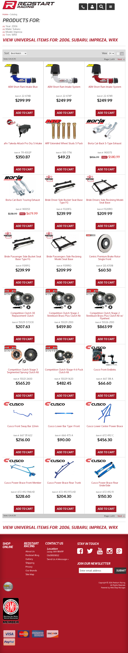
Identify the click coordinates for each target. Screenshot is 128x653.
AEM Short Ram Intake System (64, 87)
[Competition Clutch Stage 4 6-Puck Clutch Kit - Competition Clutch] (51, 348)
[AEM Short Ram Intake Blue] (23, 74)
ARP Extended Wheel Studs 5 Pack (64, 143)
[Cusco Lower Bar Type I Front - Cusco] (55, 404)
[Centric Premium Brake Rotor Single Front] (105, 244)
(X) (3, 26)
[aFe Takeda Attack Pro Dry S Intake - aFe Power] (11, 122)
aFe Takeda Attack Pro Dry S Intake (23, 143)
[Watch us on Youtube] (100, 551)
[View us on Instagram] (109, 551)
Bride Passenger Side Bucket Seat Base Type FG (22, 258)
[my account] (92, 6)
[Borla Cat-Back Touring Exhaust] (23, 187)
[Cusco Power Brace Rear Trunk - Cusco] (55, 460)
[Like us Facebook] (80, 551)
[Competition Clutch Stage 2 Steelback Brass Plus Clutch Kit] (64, 300)
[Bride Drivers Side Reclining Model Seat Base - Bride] (90, 179)
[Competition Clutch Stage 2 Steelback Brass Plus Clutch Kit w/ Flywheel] (105, 300)
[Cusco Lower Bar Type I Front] (64, 413)
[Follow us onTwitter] (90, 551)
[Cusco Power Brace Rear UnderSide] (105, 470)
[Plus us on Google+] (119, 551)
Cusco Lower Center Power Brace (105, 426)
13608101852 (53, 555)
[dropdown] (110, 6)
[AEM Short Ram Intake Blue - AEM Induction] (8, 65)
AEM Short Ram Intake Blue (23, 87)
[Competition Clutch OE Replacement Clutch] (23, 300)
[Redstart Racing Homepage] (28, 5)
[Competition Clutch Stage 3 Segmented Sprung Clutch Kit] (23, 357)
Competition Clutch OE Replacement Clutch (23, 314)
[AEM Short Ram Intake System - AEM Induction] (49, 65)
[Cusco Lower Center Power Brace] (105, 413)
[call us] (83, 6)
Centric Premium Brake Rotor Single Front (104, 258)
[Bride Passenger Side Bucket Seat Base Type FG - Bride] (8, 235)
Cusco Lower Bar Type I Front (64, 426)
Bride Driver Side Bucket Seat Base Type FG (64, 201)
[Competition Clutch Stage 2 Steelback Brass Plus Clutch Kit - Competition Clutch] (51, 292)
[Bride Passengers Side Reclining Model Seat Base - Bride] (49, 235)
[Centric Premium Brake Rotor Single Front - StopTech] (91, 235)
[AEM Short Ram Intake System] (64, 74)
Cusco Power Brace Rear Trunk (64, 482)
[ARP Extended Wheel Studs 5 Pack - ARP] (53, 122)
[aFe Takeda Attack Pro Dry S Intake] (23, 130)
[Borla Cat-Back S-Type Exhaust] (105, 130)
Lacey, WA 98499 (55, 551)
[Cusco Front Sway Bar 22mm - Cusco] (14, 404)
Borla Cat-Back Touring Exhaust (23, 200)
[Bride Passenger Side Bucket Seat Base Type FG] (23, 244)
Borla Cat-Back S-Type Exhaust (105, 143)
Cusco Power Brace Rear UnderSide (104, 484)
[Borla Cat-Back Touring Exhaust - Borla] (14, 178)
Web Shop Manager (117, 588)
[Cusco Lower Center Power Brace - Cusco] (96, 404)
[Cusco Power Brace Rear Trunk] (64, 470)
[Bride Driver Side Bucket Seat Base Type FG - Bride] (49, 179)
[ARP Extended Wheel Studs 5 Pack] (64, 130)
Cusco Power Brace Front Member (22, 482)
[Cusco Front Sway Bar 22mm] (23, 413)
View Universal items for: (60, 40)
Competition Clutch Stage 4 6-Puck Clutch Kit (64, 371)
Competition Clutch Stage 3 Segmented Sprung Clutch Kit (23, 371)
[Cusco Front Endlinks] (105, 357)
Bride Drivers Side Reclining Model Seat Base (104, 201)
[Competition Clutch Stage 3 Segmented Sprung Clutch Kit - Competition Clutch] (10, 348)
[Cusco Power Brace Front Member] (23, 470)
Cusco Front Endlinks (105, 369)
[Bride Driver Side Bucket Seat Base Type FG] (64, 187)
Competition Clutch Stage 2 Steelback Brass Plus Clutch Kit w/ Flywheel (104, 316)
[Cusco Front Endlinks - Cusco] (96, 347)
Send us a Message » (57, 559)
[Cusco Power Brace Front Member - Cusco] (14, 460)
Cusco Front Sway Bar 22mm (22, 426)
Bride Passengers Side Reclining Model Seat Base (64, 258)
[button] (101, 6)
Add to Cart (24, 113)
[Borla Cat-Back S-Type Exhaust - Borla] (96, 121)
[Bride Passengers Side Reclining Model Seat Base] (64, 244)
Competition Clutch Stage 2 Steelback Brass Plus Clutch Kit (64, 314)
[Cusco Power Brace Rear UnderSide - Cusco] (96, 460)
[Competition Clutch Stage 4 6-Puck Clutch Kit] (64, 357)
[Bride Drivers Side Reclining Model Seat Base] (105, 187)
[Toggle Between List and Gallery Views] (120, 53)
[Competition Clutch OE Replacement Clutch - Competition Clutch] (10, 292)
